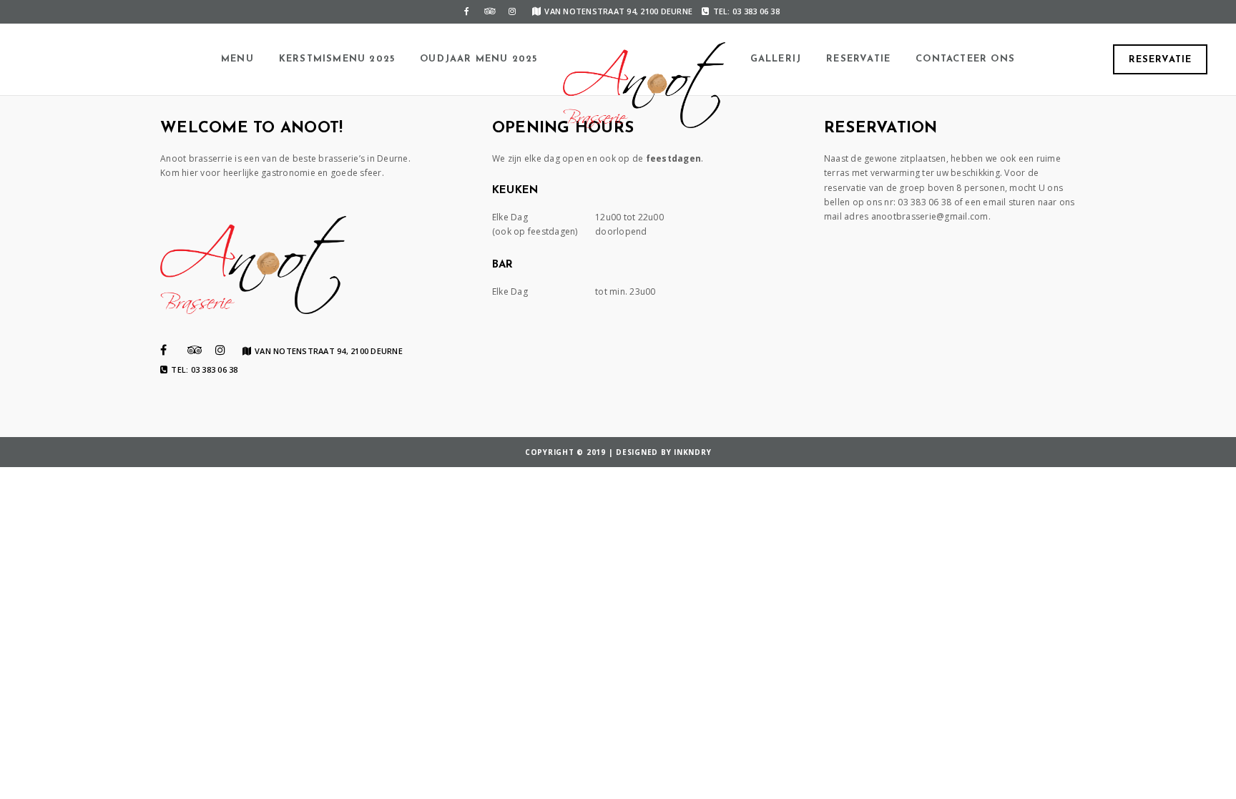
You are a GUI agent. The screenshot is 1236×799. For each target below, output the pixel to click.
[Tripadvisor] (489, 11)
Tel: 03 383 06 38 (746, 11)
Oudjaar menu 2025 (478, 59)
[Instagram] (512, 11)
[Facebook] (466, 11)
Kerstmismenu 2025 (337, 59)
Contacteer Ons (965, 59)
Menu (237, 59)
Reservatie (858, 59)
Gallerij (776, 59)
